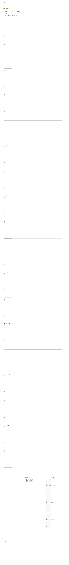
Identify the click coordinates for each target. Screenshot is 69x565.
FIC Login (29, 481)
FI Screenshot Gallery (6, 8)
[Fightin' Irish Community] (8, 2)
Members (7, 13)
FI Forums (4, 7)
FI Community (4, 6)
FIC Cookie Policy (30, 480)
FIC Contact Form (30, 479)
